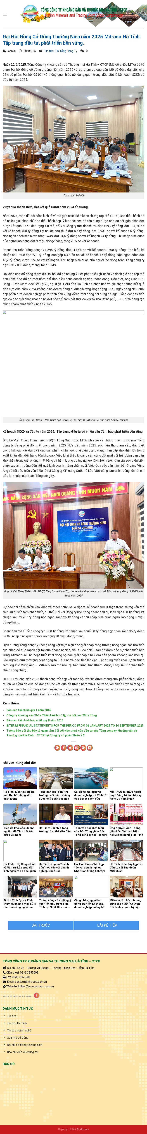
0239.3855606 (21, 977)
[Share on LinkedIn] (90, 748)
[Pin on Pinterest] (83, 748)
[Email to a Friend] (77, 748)
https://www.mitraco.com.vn (36, 986)
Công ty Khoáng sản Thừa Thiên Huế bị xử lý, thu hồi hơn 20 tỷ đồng (51, 715)
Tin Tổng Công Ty (66, 51)
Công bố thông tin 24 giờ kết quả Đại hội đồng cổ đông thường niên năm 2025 (41, 925)
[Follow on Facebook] (37, 995)
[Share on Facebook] (64, 748)
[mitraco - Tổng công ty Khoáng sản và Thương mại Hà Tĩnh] (73, 14)
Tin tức (49, 51)
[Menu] (5, 14)
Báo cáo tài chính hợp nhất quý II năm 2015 (34, 720)
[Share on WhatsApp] (57, 748)
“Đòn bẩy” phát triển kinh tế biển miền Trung (106, 925)
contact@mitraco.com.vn (31, 981)
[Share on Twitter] (70, 748)
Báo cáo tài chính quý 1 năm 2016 (28, 710)
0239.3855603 (29, 972)
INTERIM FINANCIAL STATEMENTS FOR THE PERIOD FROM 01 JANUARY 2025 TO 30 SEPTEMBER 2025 (75, 725)
